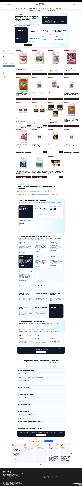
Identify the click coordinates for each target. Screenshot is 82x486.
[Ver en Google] (25, 445)
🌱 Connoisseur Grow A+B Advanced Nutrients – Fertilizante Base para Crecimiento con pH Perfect (39, 120)
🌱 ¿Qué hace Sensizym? (24, 411)
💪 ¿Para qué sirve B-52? (24, 401)
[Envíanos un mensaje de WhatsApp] (80, 484)
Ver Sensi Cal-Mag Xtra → (59, 39)
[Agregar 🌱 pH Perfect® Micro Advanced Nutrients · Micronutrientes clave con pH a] (61, 152)
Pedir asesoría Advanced (41, 351)
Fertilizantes (38, 10)
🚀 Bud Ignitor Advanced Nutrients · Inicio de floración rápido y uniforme (23, 94)
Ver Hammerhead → (53, 250)
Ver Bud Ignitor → (22, 252)
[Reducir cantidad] (16, 125)
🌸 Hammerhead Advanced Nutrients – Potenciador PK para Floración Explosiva (23, 172)
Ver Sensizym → (22, 316)
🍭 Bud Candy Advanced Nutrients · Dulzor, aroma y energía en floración (55, 68)
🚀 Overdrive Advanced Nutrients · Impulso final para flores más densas (71, 94)
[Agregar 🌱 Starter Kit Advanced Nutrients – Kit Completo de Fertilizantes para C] (61, 177)
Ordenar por (5, 54)
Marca (4, 69)
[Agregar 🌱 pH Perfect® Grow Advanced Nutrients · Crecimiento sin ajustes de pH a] (45, 152)
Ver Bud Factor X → (53, 265)
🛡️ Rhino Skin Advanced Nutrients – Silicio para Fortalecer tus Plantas (39, 172)
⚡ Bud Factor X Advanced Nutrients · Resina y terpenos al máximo (70, 68)
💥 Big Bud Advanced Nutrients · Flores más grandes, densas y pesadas (38, 68)
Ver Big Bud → (44, 39)
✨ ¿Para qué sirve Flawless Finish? (26, 418)
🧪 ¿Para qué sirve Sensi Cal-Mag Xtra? (27, 407)
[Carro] (78, 4)
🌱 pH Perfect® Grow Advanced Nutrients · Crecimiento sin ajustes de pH (39, 146)
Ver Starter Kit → (19, 38)
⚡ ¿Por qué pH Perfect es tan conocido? (28, 370)
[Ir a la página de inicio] (41, 4)
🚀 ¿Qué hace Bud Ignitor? (24, 380)
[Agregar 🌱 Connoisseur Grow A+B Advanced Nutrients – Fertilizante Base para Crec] (45, 125)
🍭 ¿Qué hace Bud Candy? (24, 390)
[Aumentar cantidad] (25, 125)
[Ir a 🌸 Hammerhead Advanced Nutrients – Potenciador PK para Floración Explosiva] (23, 162)
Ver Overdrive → (22, 265)
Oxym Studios (11, 484)
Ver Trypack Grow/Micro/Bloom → (32, 41)
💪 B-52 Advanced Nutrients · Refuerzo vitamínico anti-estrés (22, 67)
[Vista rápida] (30, 57)
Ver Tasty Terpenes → (23, 280)
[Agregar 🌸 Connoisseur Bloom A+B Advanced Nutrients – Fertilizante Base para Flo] (29, 125)
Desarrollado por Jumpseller (18, 483)
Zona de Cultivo (32, 10)
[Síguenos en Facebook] (64, 8)
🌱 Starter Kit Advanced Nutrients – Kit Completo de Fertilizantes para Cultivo (55, 172)
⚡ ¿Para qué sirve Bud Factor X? (26, 394)
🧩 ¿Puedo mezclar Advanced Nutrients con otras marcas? (31, 421)
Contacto (23, 473)
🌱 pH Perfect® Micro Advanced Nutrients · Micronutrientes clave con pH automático (55, 145)
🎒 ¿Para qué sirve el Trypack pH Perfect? (28, 373)
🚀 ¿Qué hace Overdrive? (24, 387)
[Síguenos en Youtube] (65, 8)
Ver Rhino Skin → (53, 302)
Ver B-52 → (21, 301)
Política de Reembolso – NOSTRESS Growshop (49, 476)
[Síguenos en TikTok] (67, 8)
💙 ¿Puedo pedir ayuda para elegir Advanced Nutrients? (31, 428)
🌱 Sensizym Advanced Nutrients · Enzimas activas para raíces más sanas (71, 146)
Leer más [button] (50, 461)
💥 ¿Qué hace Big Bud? (24, 384)
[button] (10, 453)
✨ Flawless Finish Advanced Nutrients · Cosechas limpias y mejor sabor (38, 93)
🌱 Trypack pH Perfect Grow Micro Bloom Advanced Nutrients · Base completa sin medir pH (55, 120)
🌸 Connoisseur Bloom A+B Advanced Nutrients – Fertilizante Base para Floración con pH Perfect (23, 119)
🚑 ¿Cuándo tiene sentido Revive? (26, 414)
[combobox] (9, 5)
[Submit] (4, 5)
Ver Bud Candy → (38, 266)
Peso (3, 73)
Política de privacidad (45, 477)
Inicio (28, 10)
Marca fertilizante (44, 10)
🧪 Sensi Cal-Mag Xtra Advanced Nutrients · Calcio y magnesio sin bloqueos (71, 120)
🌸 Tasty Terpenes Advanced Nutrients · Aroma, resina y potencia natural (54, 93)
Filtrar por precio (6, 60)
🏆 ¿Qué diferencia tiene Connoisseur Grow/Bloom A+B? (31, 377)
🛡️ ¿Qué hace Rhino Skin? (24, 404)
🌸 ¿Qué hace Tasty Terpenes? (25, 397)
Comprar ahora (23, 127)
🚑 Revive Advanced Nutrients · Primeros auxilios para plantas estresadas (22, 146)
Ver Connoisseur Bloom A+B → (34, 38)
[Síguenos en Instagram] (62, 8)
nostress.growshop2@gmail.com (67, 473)
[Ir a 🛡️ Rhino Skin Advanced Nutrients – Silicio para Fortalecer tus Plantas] (39, 162)
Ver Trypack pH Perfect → (20, 36)
